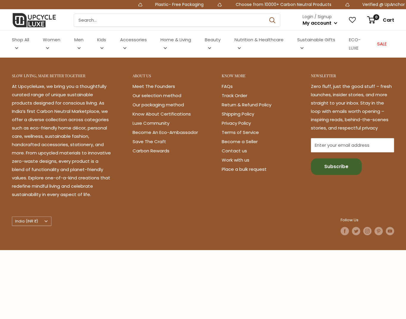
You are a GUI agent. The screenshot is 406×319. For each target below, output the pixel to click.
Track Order (234, 95)
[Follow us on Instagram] (367, 231)
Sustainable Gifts (316, 40)
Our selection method (157, 95)
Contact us (234, 151)
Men (79, 40)
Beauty (213, 40)
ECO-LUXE (355, 44)
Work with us (235, 160)
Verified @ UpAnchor (377, 4)
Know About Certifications (162, 114)
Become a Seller (240, 141)
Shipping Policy (238, 114)
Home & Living (175, 40)
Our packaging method (158, 105)
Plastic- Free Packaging (174, 4)
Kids (101, 40)
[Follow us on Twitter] (356, 231)
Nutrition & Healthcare (259, 40)
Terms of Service (240, 132)
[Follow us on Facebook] (345, 231)
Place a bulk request (244, 169)
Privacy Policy (236, 123)
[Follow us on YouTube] (390, 231)
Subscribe (336, 166)
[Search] (272, 20)
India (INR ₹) (26, 221)
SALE (382, 44)
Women (51, 40)
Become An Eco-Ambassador (165, 132)
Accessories (133, 40)
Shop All (20, 40)
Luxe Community (151, 123)
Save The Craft (149, 141)
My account (318, 23)
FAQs (227, 86)
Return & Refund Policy (246, 105)
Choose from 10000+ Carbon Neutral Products (276, 4)
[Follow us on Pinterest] (378, 231)
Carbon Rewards (151, 151)
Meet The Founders (154, 86)
